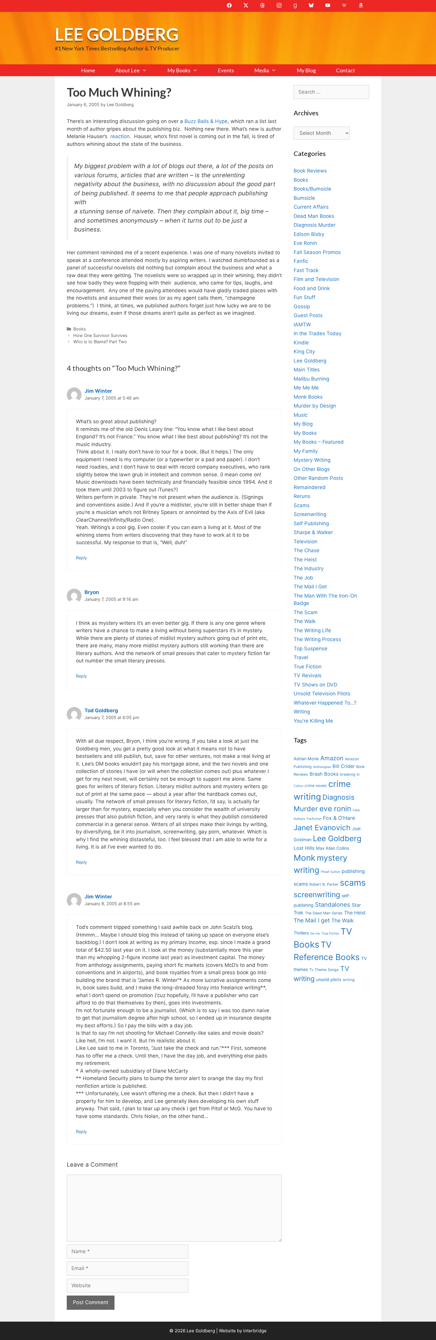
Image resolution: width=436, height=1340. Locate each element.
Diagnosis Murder (314, 225)
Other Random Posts (318, 478)
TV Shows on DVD (315, 685)
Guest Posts (308, 315)
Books (79, 328)
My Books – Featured (319, 442)
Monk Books (308, 397)
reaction (120, 136)
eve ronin (335, 808)
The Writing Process (317, 639)
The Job (303, 578)
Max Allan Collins (332, 848)
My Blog (306, 70)
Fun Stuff (304, 297)
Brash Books (324, 774)
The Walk (305, 621)
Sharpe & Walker (313, 532)
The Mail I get (312, 920)
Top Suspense (310, 648)
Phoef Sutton (330, 872)
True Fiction (308, 667)
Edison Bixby (309, 234)
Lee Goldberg (117, 34)
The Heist (305, 560)
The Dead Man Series (324, 913)
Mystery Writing (312, 460)
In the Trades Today (317, 333)
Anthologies (322, 767)
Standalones (332, 904)
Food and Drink (312, 288)
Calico (298, 786)
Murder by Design (315, 406)
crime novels (316, 785)
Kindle (301, 343)
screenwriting (317, 894)
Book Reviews (310, 171)
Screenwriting (310, 514)
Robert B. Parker (323, 884)
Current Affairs (311, 207)
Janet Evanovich (322, 827)
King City (304, 351)
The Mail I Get (310, 587)
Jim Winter (98, 391)
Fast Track (306, 270)
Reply (81, 557)
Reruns (302, 496)
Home (88, 70)
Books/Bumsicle (312, 189)
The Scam (306, 612)
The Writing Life (312, 630)
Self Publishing (311, 523)
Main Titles (307, 370)
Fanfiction (314, 819)
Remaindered (310, 487)
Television (305, 541)
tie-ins (315, 933)
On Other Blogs (312, 469)
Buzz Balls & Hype (205, 121)
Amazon (331, 758)
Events (226, 70)
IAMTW (302, 325)
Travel (301, 657)
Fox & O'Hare (339, 818)
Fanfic (301, 261)
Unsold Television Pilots (322, 694)
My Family (306, 451)
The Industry (309, 568)
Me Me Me (306, 388)
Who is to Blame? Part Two (100, 341)
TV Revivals (308, 675)
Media (261, 70)
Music (301, 415)
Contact (345, 70)
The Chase (306, 550)
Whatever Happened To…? (325, 703)
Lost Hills (304, 848)
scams (353, 882)
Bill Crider (343, 766)
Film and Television (316, 279)
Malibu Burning (311, 379)
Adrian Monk (306, 758)
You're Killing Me (313, 721)
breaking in (349, 774)
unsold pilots (328, 979)
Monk (304, 858)
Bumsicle (304, 198)
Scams (302, 505)
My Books (178, 70)
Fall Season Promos (317, 252)
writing (349, 980)
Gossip (302, 306)
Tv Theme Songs (324, 969)
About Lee (127, 70)
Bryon (92, 592)
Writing (302, 712)
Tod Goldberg (101, 710)
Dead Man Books (314, 216)
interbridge (255, 1330)
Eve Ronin (305, 243)
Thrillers (301, 932)
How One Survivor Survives (100, 335)
